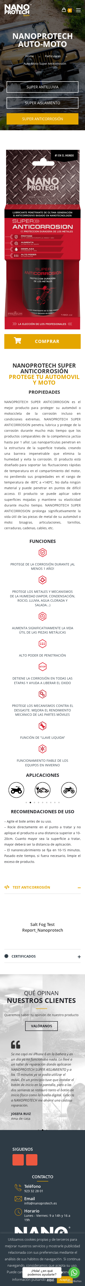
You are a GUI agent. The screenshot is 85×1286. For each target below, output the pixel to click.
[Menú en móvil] (77, 10)
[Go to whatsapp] (74, 1272)
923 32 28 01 (33, 1191)
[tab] (42, 887)
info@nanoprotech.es (40, 1203)
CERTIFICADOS (23, 956)
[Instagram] (31, 1160)
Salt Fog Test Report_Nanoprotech (42, 927)
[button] (43, 87)
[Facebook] (18, 1160)
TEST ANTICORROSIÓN (31, 887)
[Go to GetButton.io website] (74, 1281)
